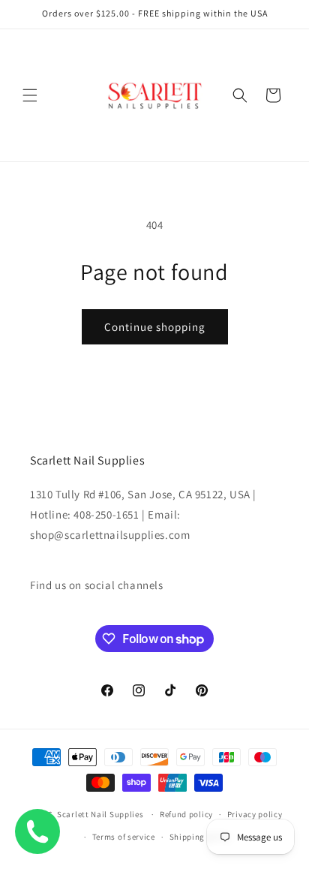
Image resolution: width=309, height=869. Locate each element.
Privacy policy (255, 814)
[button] (30, 95)
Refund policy (186, 814)
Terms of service (123, 836)
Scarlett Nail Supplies (100, 814)
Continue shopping (155, 327)
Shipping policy (201, 836)
